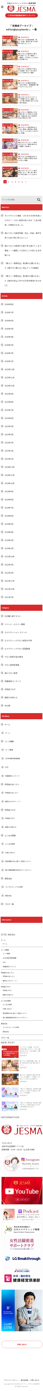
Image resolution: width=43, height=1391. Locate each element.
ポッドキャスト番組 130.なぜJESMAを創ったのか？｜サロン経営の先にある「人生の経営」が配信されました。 (23, 220)
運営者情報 (24, 1380)
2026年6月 (9, 320)
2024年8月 (9, 499)
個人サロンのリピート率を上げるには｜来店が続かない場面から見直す (27, 144)
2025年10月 (9, 385)
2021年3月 (9, 597)
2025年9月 (9, 393)
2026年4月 (9, 336)
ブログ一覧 (9, 904)
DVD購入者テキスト (13, 616)
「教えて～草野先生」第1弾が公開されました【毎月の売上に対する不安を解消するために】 (23, 281)
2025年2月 (9, 450)
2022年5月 (9, 564)
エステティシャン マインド (16, 632)
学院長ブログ (10, 689)
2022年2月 (9, 572)
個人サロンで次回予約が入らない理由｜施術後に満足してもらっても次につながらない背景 (28, 130)
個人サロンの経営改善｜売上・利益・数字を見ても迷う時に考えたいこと (28, 41)
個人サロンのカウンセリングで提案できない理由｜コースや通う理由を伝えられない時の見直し (28, 100)
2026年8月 (9, 304)
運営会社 (8, 878)
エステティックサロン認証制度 (17, 648)
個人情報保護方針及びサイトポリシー (18, 870)
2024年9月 (9, 491)
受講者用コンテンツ (13, 681)
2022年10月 (9, 556)
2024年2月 (9, 548)
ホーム (7, 724)
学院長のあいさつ (12, 784)
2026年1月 (9, 361)
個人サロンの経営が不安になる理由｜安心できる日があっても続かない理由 (27, 71)
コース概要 (9, 741)
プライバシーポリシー (11, 1380)
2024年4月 (9, 532)
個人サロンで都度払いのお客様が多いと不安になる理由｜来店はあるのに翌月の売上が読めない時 (27, 115)
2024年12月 (9, 467)
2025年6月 (9, 418)
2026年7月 (9, 312)
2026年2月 (9, 353)
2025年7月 (9, 410)
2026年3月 (9, 345)
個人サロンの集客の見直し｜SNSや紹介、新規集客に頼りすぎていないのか (28, 85)
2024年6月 (9, 515)
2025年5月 (9, 426)
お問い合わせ (10, 852)
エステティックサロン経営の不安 (18, 640)
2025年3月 (9, 442)
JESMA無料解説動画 (12, 758)
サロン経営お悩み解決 (14, 656)
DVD (6, 767)
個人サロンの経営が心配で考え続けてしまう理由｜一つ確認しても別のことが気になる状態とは (28, 56)
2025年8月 (9, 401)
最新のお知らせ (11, 697)
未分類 (7, 705)
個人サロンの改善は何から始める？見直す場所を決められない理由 (27, 158)
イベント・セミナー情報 (15, 624)
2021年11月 (9, 580)
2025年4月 (9, 434)
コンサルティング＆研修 (14, 887)
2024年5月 (9, 524)
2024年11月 (9, 475)
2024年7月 (9, 507)
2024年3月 (9, 540)
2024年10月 (9, 483)
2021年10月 (9, 589)
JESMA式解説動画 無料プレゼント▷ (22, 15)
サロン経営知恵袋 (12, 664)
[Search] (38, 199)
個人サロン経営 (11, 673)
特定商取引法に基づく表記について (18, 861)
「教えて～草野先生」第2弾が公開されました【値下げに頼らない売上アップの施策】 (22, 265)
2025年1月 (9, 458)
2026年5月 (9, 328)
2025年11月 (9, 377)
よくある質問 (10, 835)
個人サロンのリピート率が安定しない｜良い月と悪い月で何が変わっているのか (27, 172)
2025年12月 (9, 369)
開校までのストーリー (13, 801)
